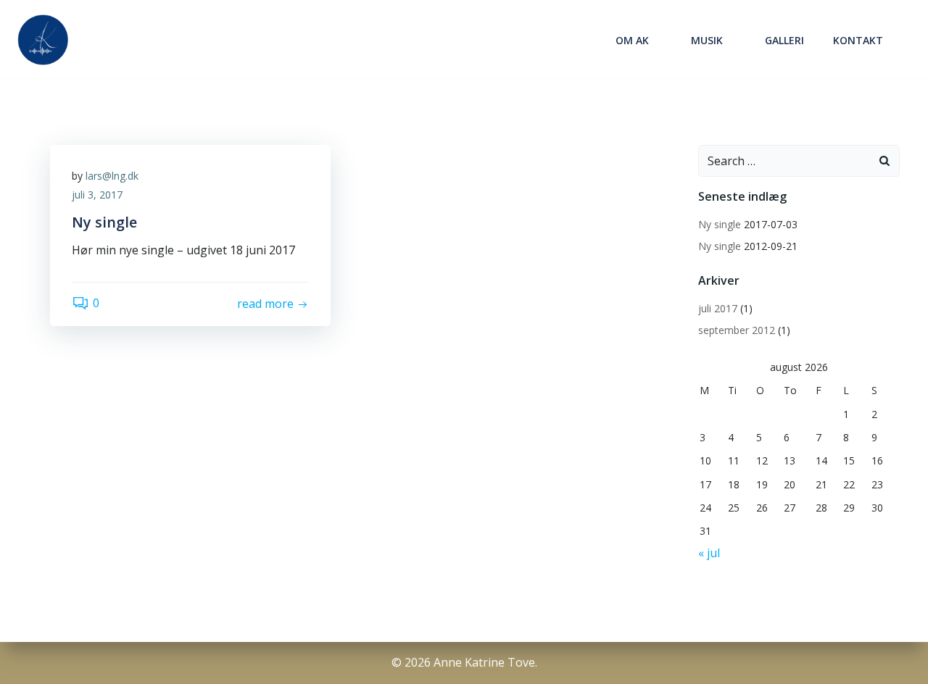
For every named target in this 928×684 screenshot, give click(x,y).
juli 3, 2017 (97, 194)
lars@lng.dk (112, 176)
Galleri (784, 40)
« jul (709, 553)
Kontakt (858, 40)
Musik (707, 40)
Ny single (719, 224)
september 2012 (736, 330)
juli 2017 (717, 308)
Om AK (632, 40)
